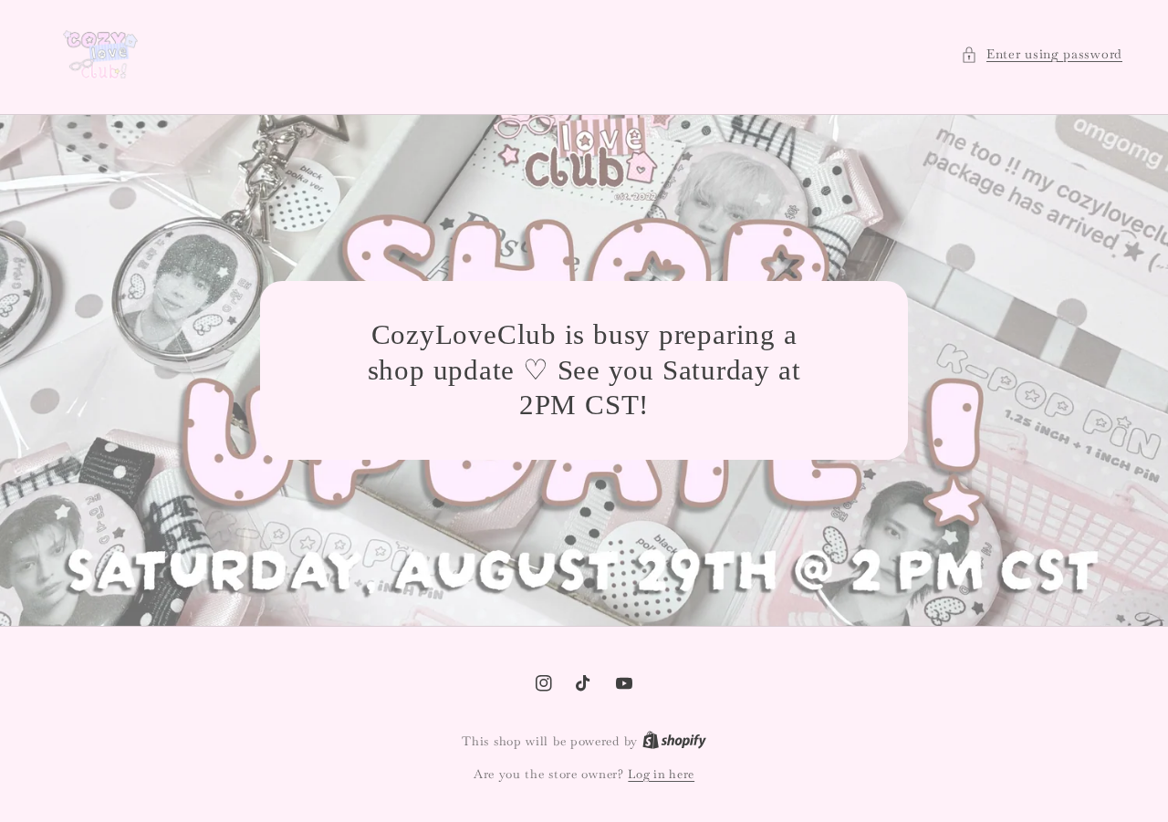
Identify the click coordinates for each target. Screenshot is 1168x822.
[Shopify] (674, 741)
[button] (1041, 54)
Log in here (661, 774)
